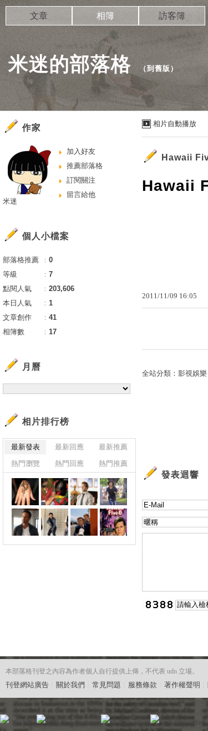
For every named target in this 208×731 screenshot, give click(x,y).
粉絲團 (22, 722)
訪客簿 (172, 15)
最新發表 (25, 447)
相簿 (105, 15)
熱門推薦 (113, 463)
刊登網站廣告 (27, 685)
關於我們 (70, 685)
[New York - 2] (25, 491)
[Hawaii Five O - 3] (25, 522)
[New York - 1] (54, 491)
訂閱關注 (81, 180)
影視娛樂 (192, 373)
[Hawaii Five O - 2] (113, 491)
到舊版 (158, 68)
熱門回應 (69, 463)
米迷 (10, 201)
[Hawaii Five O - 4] (84, 491)
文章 (39, 15)
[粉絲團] (4, 718)
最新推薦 (113, 447)
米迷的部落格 (69, 64)
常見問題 (106, 685)
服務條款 (142, 685)
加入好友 (81, 151)
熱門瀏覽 (25, 463)
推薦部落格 (85, 166)
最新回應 (69, 447)
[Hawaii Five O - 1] (54, 522)
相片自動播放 (174, 124)
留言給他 (81, 194)
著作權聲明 (182, 685)
